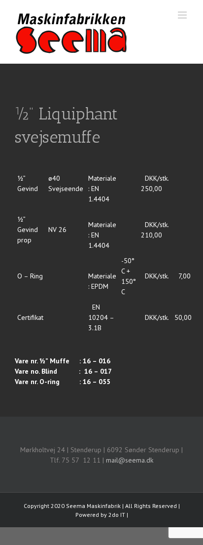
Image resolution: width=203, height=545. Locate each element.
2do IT (116, 514)
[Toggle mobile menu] (183, 15)
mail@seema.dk (129, 460)
